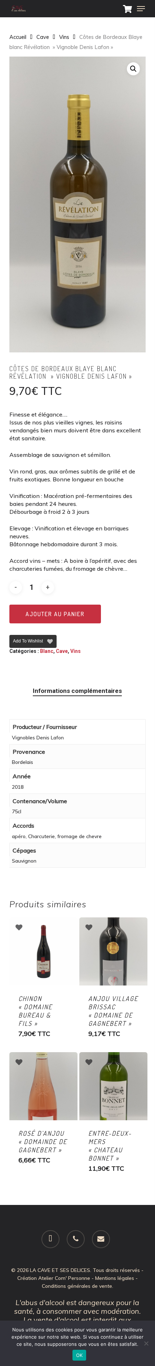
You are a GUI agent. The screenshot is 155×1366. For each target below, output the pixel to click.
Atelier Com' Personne (64, 1278)
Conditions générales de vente (77, 1286)
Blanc (46, 651)
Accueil (17, 37)
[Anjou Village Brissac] (113, 951)
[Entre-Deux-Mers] (113, 1086)
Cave (42, 37)
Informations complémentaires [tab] (77, 690)
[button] (141, 8)
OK (79, 1355)
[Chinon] (43, 951)
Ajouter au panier (55, 614)
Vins (64, 37)
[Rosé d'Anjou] (43, 1086)
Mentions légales (114, 1278)
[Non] (146, 1343)
